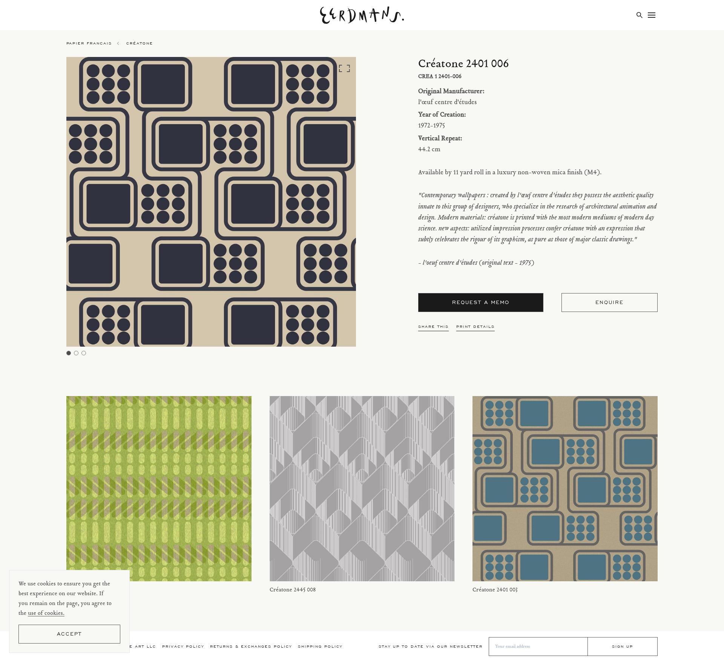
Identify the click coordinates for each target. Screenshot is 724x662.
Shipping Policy (320, 646)
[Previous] (102, 204)
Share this (433, 326)
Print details (475, 326)
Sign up (622, 646)
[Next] (320, 204)
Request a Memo (480, 302)
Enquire (609, 302)
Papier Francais (89, 43)
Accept (69, 634)
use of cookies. (46, 613)
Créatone (139, 43)
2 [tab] (76, 353)
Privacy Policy (183, 646)
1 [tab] (68, 353)
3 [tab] (83, 353)
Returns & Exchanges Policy (251, 646)
